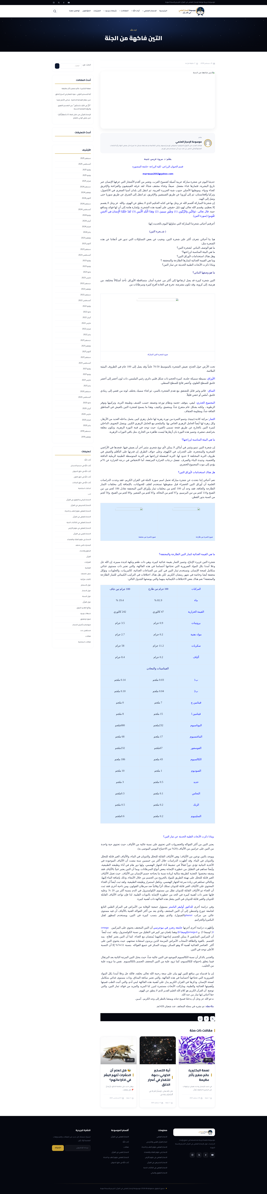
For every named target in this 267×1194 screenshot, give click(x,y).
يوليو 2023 (87, 261)
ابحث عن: (86, 65)
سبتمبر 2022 (85, 295)
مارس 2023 (86, 278)
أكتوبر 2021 (86, 352)
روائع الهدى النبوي (84, 608)
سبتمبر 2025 (85, 159)
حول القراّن (87, 602)
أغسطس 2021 (85, 363)
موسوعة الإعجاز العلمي (188, 141)
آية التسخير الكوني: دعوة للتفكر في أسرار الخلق (159, 1077)
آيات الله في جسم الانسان (81, 466)
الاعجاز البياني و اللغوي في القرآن (78, 500)
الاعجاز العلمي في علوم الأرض (79, 528)
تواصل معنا (74, 11)
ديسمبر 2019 (85, 431)
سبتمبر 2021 (86, 358)
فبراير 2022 (86, 329)
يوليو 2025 (87, 170)
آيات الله (136, 11)
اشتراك (58, 1148)
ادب (89, 494)
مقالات (88, 636)
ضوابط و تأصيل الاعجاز (82, 625)
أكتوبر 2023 (86, 244)
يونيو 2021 (87, 375)
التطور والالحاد (85, 551)
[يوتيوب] (68, 2)
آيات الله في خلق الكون (82, 477)
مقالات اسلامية (84, 642)
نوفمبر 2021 (86, 346)
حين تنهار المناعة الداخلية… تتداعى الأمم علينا (74, 100)
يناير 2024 (87, 232)
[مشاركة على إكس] (212, 1018)
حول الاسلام (86, 585)
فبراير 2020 (86, 420)
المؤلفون (86, 11)
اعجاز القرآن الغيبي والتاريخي (156, 1142)
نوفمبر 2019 (86, 437)
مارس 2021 (86, 380)
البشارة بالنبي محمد (83, 545)
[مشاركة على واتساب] (200, 1018)
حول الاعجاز (86, 591)
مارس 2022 (86, 323)
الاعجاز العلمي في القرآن (82, 517)
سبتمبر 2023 (85, 250)
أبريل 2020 (86, 409)
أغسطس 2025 (84, 164)
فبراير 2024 (86, 227)
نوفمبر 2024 (86, 193)
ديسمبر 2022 (85, 284)
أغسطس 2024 (84, 210)
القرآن (88, 557)
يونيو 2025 (87, 176)
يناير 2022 (87, 335)
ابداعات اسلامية (84, 489)
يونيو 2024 (86, 215)
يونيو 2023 (87, 267)
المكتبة (88, 568)
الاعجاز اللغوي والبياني (159, 1173)
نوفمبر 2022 (86, 289)
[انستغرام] (53, 2)
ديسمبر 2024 (85, 187)
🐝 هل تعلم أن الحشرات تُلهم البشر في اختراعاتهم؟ (117, 1075)
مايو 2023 (87, 272)
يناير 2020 (87, 426)
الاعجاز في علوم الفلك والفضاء (79, 540)
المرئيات (97, 11)
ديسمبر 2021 (86, 341)
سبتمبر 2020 (85, 392)
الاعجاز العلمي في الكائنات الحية (79, 523)
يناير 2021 (87, 386)
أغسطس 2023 (84, 255)
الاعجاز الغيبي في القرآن (82, 534)
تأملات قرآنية (86, 580)
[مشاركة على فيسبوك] (206, 1018)
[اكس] (58, 2)
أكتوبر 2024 (86, 198)
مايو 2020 (87, 403)
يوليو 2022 (87, 306)
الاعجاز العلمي (162, 1137)
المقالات (124, 11)
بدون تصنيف (86, 574)
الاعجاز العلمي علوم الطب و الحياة (78, 511)
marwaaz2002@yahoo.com (158, 174)
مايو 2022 (87, 312)
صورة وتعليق (85, 619)
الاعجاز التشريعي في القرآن (81, 506)
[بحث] (55, 11)
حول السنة (86, 597)
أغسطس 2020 (84, 397)
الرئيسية (163, 11)
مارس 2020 (86, 414)
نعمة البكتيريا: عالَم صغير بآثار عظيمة (198, 1075)
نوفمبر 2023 (86, 238)
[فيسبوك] (63, 2)
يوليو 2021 (87, 369)
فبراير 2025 (86, 181)
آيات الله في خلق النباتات (81, 483)
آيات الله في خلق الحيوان (81, 472)
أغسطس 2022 (84, 301)
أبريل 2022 (87, 318)
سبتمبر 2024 (85, 204)
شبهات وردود (111, 11)
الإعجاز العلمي (150, 11)
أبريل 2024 (86, 221)
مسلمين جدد (85, 631)
